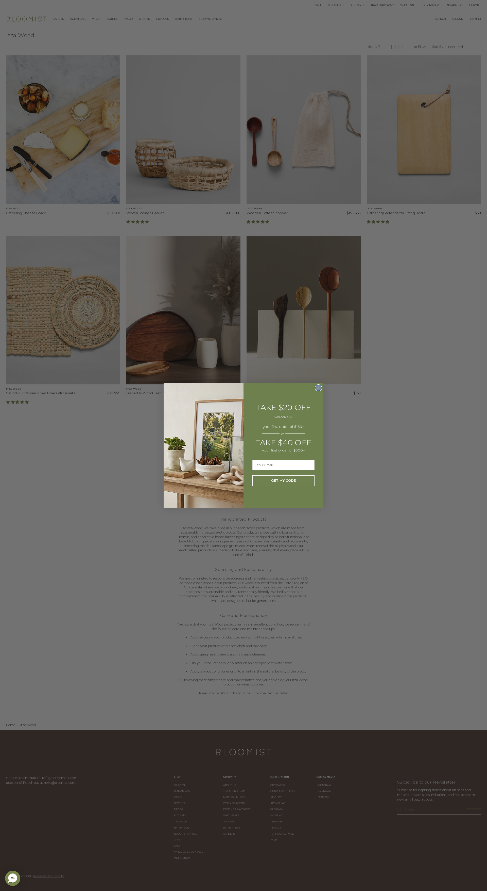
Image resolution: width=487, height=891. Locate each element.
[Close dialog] (318, 388)
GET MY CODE (283, 480)
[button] (12, 878)
